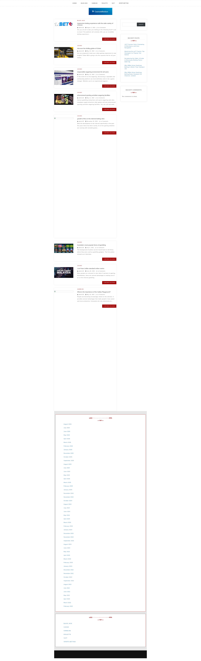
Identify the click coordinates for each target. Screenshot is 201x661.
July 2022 (67, 588)
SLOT (113, 3)
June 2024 (67, 511)
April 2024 (67, 518)
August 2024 (68, 504)
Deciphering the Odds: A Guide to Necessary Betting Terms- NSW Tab (134, 60)
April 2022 (67, 599)
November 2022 (69, 573)
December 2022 (69, 569)
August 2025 (68, 464)
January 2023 (68, 566)
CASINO (74, 3)
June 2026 (67, 431)
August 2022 (68, 584)
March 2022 (67, 602)
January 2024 (68, 529)
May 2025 (67, 475)
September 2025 (69, 460)
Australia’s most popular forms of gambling (91, 245)
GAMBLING (95, 3)
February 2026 (68, 446)
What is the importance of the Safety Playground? (94, 292)
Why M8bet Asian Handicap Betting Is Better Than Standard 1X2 (134, 67)
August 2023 (68, 544)
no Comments (102, 27)
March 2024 (67, 522)
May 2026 (67, 435)
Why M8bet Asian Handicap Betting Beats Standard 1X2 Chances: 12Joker (133, 74)
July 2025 (67, 467)
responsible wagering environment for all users (93, 72)
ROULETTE (105, 3)
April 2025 (67, 478)
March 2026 (67, 442)
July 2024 (67, 508)
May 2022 (67, 595)
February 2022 (68, 606)
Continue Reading (109, 39)
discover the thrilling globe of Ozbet (89, 48)
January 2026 (68, 449)
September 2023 (69, 540)
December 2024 (69, 493)
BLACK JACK (84, 3)
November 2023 (69, 537)
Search (141, 24)
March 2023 (67, 559)
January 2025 (68, 489)
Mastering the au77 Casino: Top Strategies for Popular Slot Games (134, 53)
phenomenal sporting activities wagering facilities (93, 95)
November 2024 (69, 497)
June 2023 (67, 548)
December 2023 (69, 533)
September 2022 (69, 580)
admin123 (81, 27)
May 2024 (67, 515)
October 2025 (68, 457)
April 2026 (67, 438)
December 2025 (69, 453)
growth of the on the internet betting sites (91, 119)
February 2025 (68, 486)
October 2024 (68, 500)
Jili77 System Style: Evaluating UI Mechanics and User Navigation (134, 46)
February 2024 (68, 526)
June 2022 (67, 591)
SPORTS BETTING (124, 3)
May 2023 (67, 551)
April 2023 (67, 555)
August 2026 (68, 424)
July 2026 (67, 427)
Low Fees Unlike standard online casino (90, 268)
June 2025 (67, 471)
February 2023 (68, 562)
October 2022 (68, 577)
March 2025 (67, 482)
